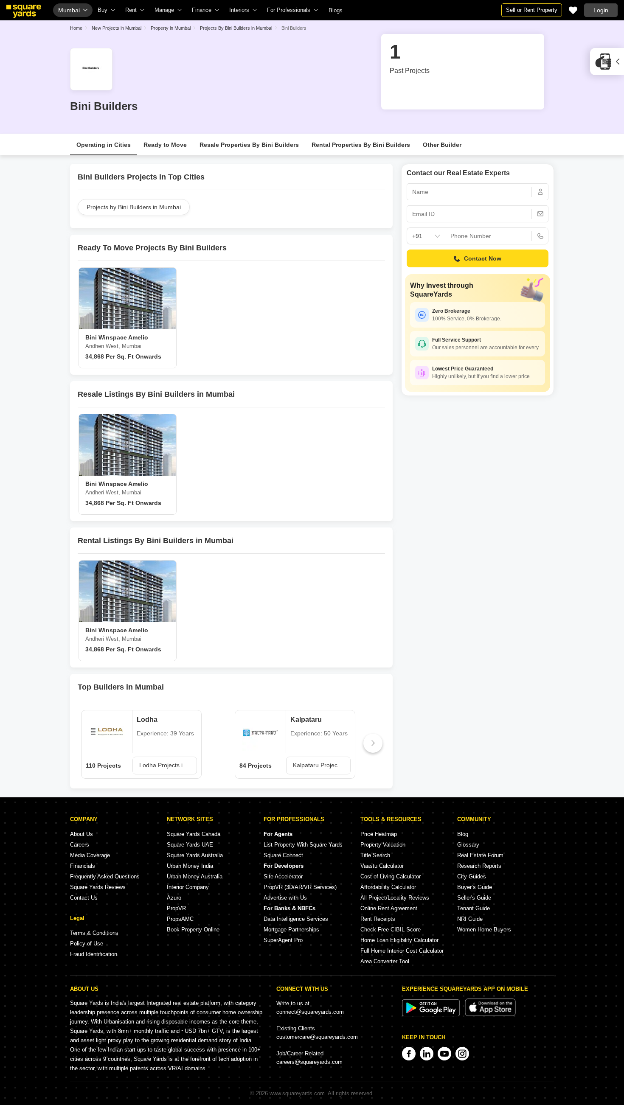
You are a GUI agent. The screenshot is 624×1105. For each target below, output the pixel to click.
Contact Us (84, 898)
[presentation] (89, 743)
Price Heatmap (378, 834)
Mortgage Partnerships (291, 929)
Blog (462, 834)
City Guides (471, 876)
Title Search (375, 855)
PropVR (176, 908)
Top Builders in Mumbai (121, 687)
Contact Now (482, 258)
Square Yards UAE (190, 844)
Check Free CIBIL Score (390, 929)
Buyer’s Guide (474, 887)
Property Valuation (382, 844)
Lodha (147, 719)
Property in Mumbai (171, 28)
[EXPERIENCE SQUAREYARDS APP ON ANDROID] (431, 1014)
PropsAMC (180, 919)
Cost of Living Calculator (390, 876)
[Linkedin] (426, 1053)
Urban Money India (190, 866)
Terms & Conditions (94, 933)
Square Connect (283, 855)
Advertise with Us (285, 898)
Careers (79, 844)
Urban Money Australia (194, 876)
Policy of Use (86, 943)
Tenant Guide (473, 908)
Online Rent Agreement (388, 908)
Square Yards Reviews (98, 887)
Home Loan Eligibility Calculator (399, 940)
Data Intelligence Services (296, 919)
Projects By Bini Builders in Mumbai (236, 28)
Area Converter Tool (384, 961)
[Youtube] (444, 1053)
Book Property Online (193, 929)
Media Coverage (90, 855)
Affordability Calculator (388, 887)
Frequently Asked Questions (105, 876)
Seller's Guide (474, 898)
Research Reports (479, 866)
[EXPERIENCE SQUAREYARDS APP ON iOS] (490, 1014)
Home (76, 28)
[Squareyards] (23, 11)
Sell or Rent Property (531, 10)
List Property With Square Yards (303, 844)
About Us (81, 834)
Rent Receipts (377, 919)
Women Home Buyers (484, 929)
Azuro (174, 898)
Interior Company (188, 887)
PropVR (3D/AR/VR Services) (300, 887)
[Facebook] (409, 1053)
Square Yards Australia (195, 855)
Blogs (336, 10)
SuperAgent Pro (283, 940)
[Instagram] (462, 1053)
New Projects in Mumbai (116, 28)
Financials (82, 866)
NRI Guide (470, 919)
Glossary (468, 844)
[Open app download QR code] (607, 61)
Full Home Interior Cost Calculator (402, 951)
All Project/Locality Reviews (394, 898)
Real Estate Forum (480, 855)
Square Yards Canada (193, 834)
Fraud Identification (93, 954)
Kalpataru (306, 719)
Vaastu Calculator (382, 866)
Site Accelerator (283, 876)
